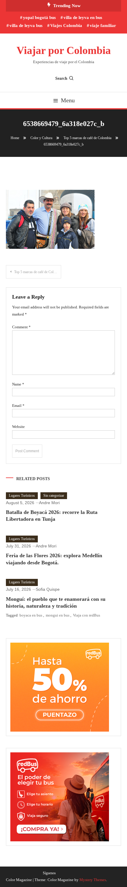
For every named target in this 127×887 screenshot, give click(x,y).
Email (18, 405)
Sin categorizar (53, 495)
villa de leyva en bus (83, 17)
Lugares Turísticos (22, 495)
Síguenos (49, 873)
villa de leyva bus (26, 25)
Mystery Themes (92, 880)
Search (61, 78)
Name (18, 384)
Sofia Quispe (48, 589)
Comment (21, 327)
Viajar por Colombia (64, 50)
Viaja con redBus (86, 615)
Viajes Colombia (66, 25)
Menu (68, 100)
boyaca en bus (30, 615)
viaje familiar (103, 25)
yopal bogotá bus (39, 17)
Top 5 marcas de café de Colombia (37, 272)
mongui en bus (57, 615)
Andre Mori (49, 502)
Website (18, 426)
